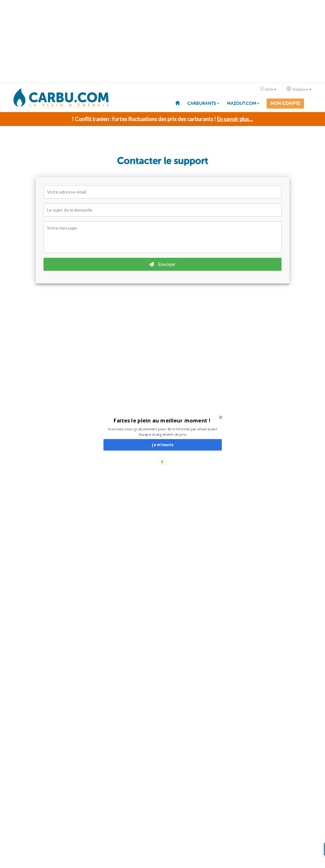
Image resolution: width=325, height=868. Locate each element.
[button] (162, 420)
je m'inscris (162, 444)
